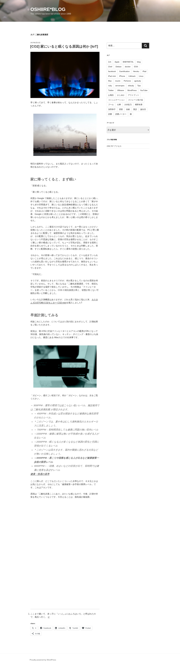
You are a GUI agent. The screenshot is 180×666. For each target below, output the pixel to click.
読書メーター (120, 114)
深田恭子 (112, 109)
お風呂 (111, 95)
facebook (112, 71)
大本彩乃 (128, 105)
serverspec (120, 86)
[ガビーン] (64, 366)
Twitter (111, 90)
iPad (144, 71)
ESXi (136, 67)
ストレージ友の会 (135, 100)
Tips (139, 86)
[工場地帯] (64, 135)
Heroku (136, 71)
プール (111, 105)
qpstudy (137, 81)
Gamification (124, 71)
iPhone (122, 76)
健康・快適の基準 (39, 474)
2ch (109, 62)
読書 (110, 114)
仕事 (119, 105)
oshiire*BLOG (47, 9)
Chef (110, 67)
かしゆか (121, 95)
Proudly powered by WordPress (43, 660)
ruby (110, 86)
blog (139, 62)
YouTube (143, 90)
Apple (117, 62)
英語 (135, 109)
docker (128, 67)
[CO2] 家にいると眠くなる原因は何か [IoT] (64, 46)
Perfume (127, 81)
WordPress (132, 90)
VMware (120, 90)
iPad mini (112, 76)
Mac (110, 81)
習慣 (121, 109)
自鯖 (128, 109)
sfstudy (131, 86)
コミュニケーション (116, 100)
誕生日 (143, 109)
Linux (141, 76)
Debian (118, 67)
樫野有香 (138, 105)
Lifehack (131, 76)
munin (117, 81)
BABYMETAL (128, 62)
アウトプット (133, 95)
